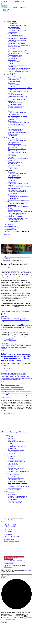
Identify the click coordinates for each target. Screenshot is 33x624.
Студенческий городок (15, 94)
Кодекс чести (12, 440)
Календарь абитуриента (15, 35)
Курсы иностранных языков (17, 216)
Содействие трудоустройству (17, 99)
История (10, 157)
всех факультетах (6, 274)
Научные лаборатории (15, 130)
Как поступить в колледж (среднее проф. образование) (19, 45)
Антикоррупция (9, 562)
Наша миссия (12, 155)
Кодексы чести (12, 160)
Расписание (11, 83)
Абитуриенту (12, 33)
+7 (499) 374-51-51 (6, 1)
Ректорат (11, 154)
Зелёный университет (15, 107)
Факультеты (11, 60)
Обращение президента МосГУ (18, 191)
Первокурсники (15, 311)
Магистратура (12, 463)
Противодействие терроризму (13, 560)
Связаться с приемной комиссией (18, 70)
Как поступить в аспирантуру (17, 50)
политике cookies (9, 619)
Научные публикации (15, 501)
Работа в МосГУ (13, 168)
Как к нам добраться (10, 229)
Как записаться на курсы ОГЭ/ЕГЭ (19, 53)
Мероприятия (12, 445)
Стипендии (11, 86)
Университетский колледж (16, 43)
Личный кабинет (13, 474)
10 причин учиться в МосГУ (17, 149)
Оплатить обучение (14, 61)
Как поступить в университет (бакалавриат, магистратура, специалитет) (17, 40)
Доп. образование (13, 465)
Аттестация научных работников (18, 132)
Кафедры (11, 119)
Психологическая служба (16, 106)
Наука (10, 111)
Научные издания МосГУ (16, 129)
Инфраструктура (13, 448)
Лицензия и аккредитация (16, 450)
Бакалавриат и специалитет (16, 461)
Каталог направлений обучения (18, 218)
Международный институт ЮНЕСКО (20, 159)
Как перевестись (13, 58)
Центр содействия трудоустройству (19, 200)
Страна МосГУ (12, 139)
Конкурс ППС (12, 453)
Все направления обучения (16, 37)
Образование (8, 370)
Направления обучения (15, 460)
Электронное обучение (15, 102)
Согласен (4, 622)
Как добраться (8, 534)
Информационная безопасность (18, 196)
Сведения (7, 234)
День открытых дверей (15, 55)
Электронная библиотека (16, 478)
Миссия (10, 438)
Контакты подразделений (12, 228)
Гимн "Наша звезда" (14, 165)
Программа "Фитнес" (15, 215)
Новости (10, 443)
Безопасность (12, 195)
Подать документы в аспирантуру (18, 122)
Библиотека (11, 101)
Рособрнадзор (8, 563)
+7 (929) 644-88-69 (18, 1)
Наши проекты (12, 135)
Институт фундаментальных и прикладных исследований (17, 496)
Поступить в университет (16, 219)
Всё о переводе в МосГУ (15, 56)
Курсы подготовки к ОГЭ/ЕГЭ (17, 51)
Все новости (5, 316)
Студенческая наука (14, 134)
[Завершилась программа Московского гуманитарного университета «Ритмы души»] (16, 320)
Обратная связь (13, 198)
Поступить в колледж (15, 221)
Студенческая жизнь (10, 340)
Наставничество (13, 193)
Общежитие (12, 63)
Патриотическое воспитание (17, 152)
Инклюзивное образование (16, 481)
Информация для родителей (17, 446)
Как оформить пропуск (11, 541)
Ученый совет (12, 163)
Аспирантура (12, 48)
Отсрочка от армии (14, 479)
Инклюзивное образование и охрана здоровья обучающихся (19, 187)
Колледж (11, 466)
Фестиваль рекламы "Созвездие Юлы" (20, 88)
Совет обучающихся (14, 104)
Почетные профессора (15, 162)
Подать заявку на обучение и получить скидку (17, 26)
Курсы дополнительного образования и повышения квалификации (20, 212)
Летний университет (14, 28)
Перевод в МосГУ (13, 469)
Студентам (11, 76)
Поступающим (12, 23)
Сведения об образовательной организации (14, 557)
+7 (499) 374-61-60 (10, 526)
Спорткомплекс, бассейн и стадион (19, 68)
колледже (25, 272)
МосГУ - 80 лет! (13, 150)
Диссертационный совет (15, 124)
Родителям (11, 172)
